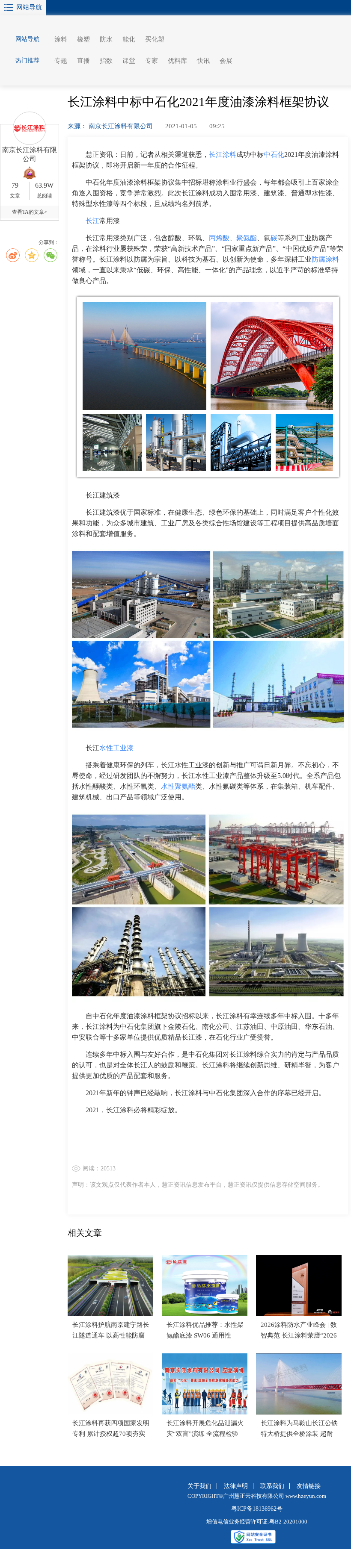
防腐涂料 (325, 259)
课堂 (128, 60)
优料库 (177, 60)
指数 (106, 60)
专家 (151, 60)
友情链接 (309, 1486)
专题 (60, 60)
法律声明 (236, 1486)
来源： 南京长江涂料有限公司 (111, 126)
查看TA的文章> (29, 212)
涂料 (60, 39)
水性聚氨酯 (178, 786)
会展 (226, 60)
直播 (83, 60)
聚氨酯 (246, 238)
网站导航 (29, 7)
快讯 (203, 60)
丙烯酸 (219, 238)
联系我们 (272, 1486)
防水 (106, 39)
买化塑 (154, 39)
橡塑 (83, 39)
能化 (128, 39)
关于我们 (199, 1486)
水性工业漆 (116, 747)
